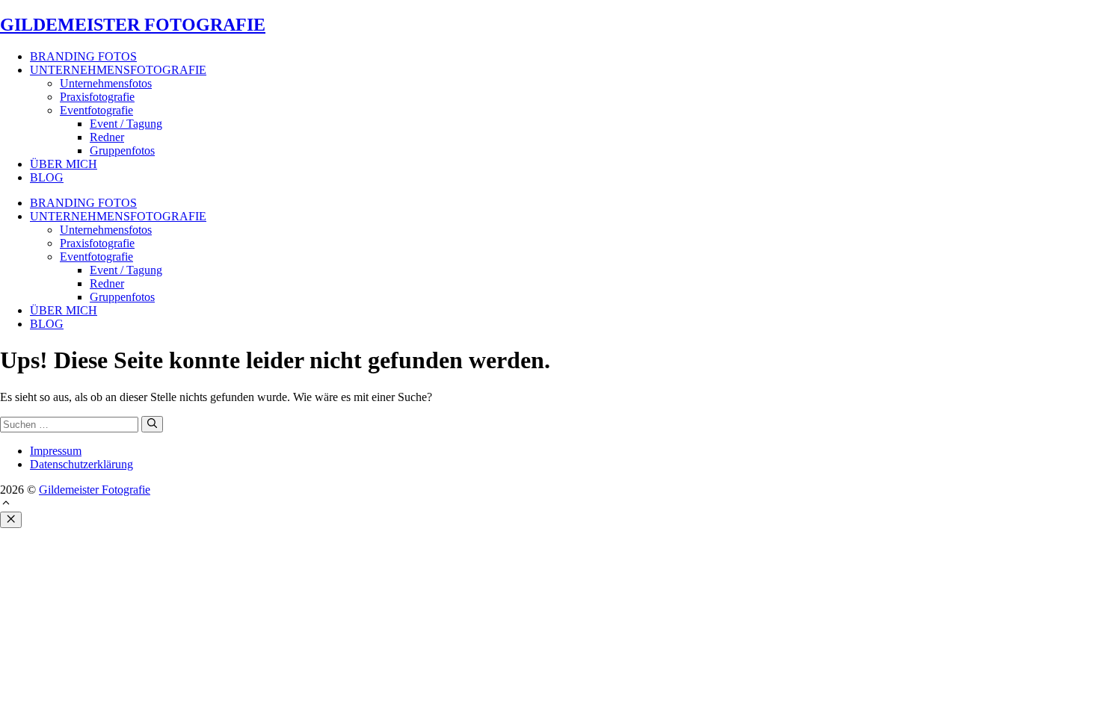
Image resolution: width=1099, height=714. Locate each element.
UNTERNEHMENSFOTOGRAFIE (118, 69)
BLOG (47, 177)
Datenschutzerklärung (81, 464)
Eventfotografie (96, 110)
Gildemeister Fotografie (94, 489)
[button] (6, 504)
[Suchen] (152, 424)
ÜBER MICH (63, 164)
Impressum (55, 450)
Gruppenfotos (122, 150)
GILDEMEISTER (132, 24)
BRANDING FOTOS (83, 56)
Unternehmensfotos (106, 83)
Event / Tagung (126, 123)
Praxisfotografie (97, 96)
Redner (107, 137)
